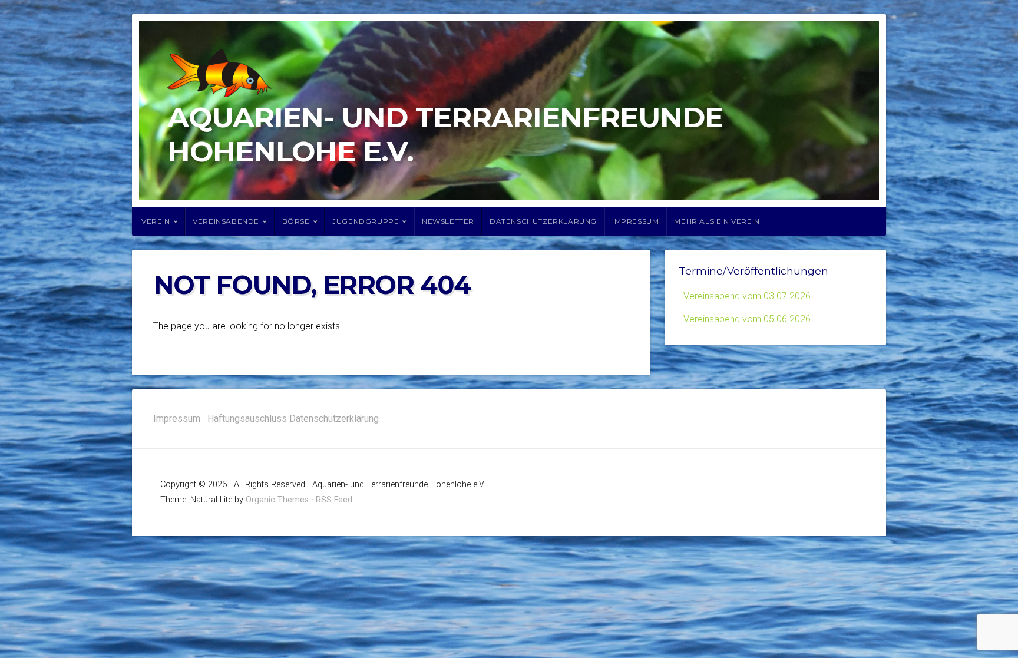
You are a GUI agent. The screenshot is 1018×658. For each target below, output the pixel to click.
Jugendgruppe (365, 221)
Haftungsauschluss (247, 418)
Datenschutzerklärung (543, 221)
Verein (155, 221)
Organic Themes (277, 500)
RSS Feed (334, 500)
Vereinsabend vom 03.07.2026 (747, 296)
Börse (296, 221)
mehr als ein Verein (716, 221)
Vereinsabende (226, 221)
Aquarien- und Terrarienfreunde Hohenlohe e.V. (445, 134)
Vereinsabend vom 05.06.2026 (747, 319)
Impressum (635, 221)
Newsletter (448, 221)
